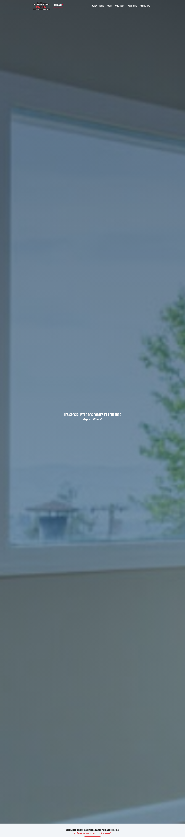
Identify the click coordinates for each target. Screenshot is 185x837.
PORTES (101, 6)
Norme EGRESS (132, 6)
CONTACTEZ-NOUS (145, 6)
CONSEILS (109, 6)
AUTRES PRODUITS (120, 6)
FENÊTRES (94, 6)
